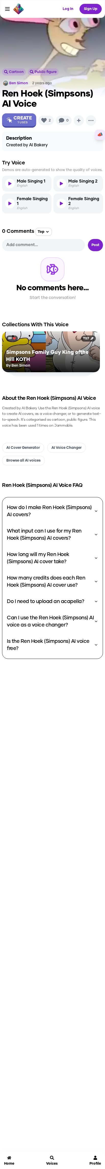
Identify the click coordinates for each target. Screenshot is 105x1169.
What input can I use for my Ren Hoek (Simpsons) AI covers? (44, 534)
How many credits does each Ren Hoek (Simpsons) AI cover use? (46, 581)
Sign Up (90, 9)
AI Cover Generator (23, 448)
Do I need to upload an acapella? (45, 601)
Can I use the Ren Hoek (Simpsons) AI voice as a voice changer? (50, 621)
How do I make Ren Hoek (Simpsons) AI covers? (49, 511)
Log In (68, 9)
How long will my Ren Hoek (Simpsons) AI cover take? (38, 558)
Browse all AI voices (23, 460)
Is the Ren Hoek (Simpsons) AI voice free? (48, 645)
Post (95, 245)
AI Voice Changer (66, 448)
